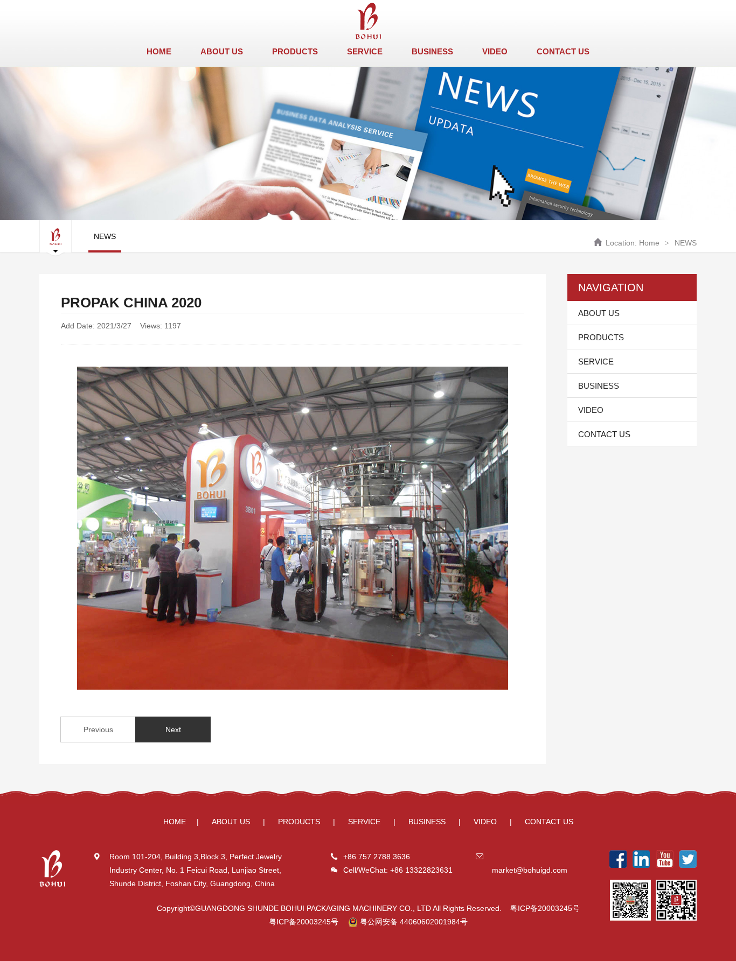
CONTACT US (563, 51)
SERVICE (365, 51)
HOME (159, 51)
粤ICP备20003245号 (545, 908)
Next (173, 729)
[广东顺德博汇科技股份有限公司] (368, 21)
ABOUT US (221, 51)
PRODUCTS (295, 51)
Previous (98, 729)
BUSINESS (432, 51)
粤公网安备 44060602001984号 (413, 921)
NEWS (686, 243)
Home (649, 243)
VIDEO (495, 51)
